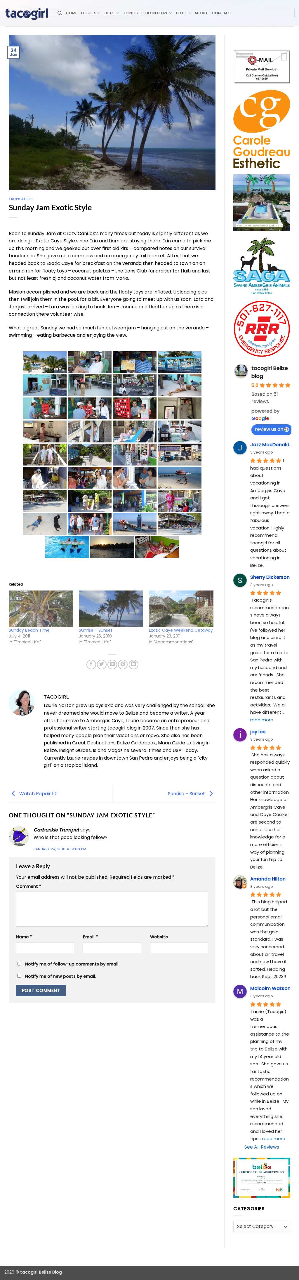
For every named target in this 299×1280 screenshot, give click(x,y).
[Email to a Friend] (112, 664)
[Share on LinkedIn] (133, 664)
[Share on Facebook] (91, 664)
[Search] (60, 13)
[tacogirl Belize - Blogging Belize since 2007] (26, 13)
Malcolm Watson (270, 988)
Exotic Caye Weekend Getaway (181, 630)
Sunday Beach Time (29, 630)
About (201, 13)
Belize (110, 13)
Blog (181, 13)
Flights (88, 13)
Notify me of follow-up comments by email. (72, 964)
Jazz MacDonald (269, 444)
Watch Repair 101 (38, 793)
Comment (28, 886)
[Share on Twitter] (102, 664)
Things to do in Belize (146, 13)
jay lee (257, 731)
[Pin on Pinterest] (123, 664)
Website (159, 937)
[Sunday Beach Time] (41, 608)
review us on (269, 429)
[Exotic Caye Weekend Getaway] (181, 608)
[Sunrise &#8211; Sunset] (111, 608)
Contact (222, 13)
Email (90, 937)
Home (71, 13)
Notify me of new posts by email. (60, 976)
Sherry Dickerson (270, 577)
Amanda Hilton (268, 879)
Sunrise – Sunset (95, 630)
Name (24, 937)
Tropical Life (21, 199)
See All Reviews (261, 1147)
